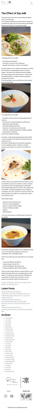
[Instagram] (5, 397)
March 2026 (8, 327)
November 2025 (9, 335)
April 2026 (8, 325)
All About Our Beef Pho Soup (9, 284)
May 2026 (8, 324)
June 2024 (8, 367)
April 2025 (8, 349)
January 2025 (9, 355)
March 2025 (8, 351)
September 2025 (9, 339)
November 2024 (9, 359)
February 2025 (9, 353)
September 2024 (9, 361)
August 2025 (8, 341)
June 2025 (8, 345)
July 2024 (8, 365)
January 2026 (9, 331)
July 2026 (8, 320)
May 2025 (8, 347)
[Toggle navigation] (31, 3)
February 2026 (9, 329)
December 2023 (9, 371)
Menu (9, 391)
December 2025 (9, 333)
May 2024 (8, 369)
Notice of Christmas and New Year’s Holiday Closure (16, 282)
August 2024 (8, 363)
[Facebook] (11, 397)
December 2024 (9, 357)
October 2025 (9, 337)
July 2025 (8, 343)
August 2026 (8, 318)
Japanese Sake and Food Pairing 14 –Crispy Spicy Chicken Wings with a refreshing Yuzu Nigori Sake (16, 309)
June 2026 (8, 322)
